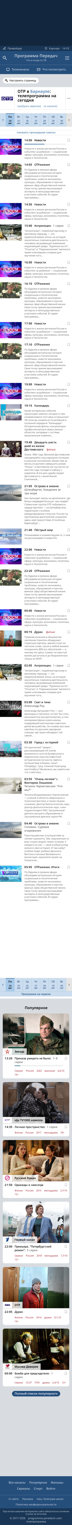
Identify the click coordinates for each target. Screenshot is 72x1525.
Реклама (27, 1499)
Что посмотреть (54, 69)
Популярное (38, 1482)
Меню (69, 98)
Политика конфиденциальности (36, 1504)
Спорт (38, 1488)
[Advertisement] (36, 941)
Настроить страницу (22, 80)
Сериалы (23, 1488)
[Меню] (67, 58)
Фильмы (57, 1482)
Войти (50, 1488)
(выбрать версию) (29, 106)
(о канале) (50, 106)
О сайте (14, 1499)
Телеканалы (20, 69)
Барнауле (40, 91)
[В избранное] (68, 140)
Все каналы (17, 1482)
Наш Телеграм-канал (50, 1499)
